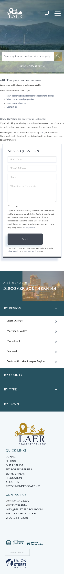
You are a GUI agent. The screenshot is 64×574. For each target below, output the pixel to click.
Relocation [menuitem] (14, 478)
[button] (58, 56)
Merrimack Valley (17, 331)
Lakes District (14, 321)
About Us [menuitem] (12, 482)
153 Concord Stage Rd (21, 515)
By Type (10, 389)
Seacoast (12, 351)
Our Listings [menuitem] (14, 465)
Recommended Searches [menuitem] (23, 486)
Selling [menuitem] (11, 461)
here (42, 133)
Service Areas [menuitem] (15, 473)
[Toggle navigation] (57, 13)
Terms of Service (31, 251)
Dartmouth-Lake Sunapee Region (26, 361)
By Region (12, 308)
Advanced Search (32, 66)
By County (13, 375)
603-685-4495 (20, 501)
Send (25, 239)
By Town (11, 404)
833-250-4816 (47, 13)
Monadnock (14, 341)
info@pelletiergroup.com (24, 509)
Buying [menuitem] (11, 457)
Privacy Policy (29, 228)
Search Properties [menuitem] (19, 469)
